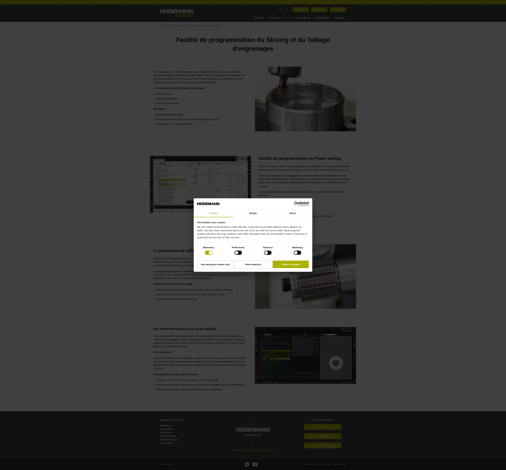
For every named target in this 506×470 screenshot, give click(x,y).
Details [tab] (253, 213)
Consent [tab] (213, 213)
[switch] (238, 253)
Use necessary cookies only (215, 264)
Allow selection (253, 264)
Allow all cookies (291, 264)
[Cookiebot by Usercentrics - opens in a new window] (297, 204)
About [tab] (292, 213)
